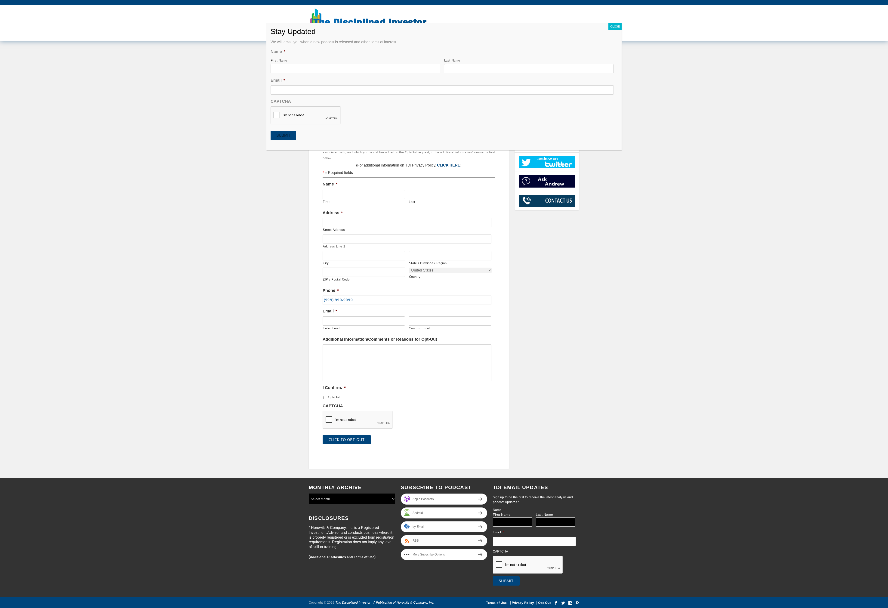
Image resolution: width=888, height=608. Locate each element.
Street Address (334, 229)
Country (415, 276)
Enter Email (331, 328)
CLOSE (615, 26)
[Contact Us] (547, 201)
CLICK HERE (448, 165)
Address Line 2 (334, 246)
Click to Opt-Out (347, 439)
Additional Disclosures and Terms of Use (342, 557)
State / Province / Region (428, 263)
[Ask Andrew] (547, 181)
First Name (502, 514)
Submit (506, 580)
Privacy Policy (523, 603)
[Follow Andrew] (547, 162)
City (326, 263)
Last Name (544, 514)
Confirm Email (419, 328)
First (326, 202)
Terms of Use (497, 603)
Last (412, 202)
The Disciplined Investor (352, 602)
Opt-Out (334, 397)
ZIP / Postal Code (336, 279)
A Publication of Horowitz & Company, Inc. (403, 602)
